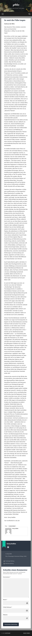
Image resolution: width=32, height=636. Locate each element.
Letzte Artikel (12, 526)
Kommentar (6, 577)
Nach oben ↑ (27, 633)
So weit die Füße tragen (14, 20)
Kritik (25, 556)
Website (5, 614)
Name (5, 599)
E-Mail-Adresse (7, 607)
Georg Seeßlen (15, 528)
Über (6, 526)
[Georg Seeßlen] (8, 534)
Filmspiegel (11, 556)
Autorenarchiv (8, 547)
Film (6, 556)
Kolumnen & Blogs (18, 556)
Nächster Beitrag (9, 563)
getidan (16, 4)
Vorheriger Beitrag (9, 561)
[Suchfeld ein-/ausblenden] (29, 14)
